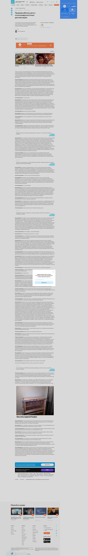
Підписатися (44, 282)
